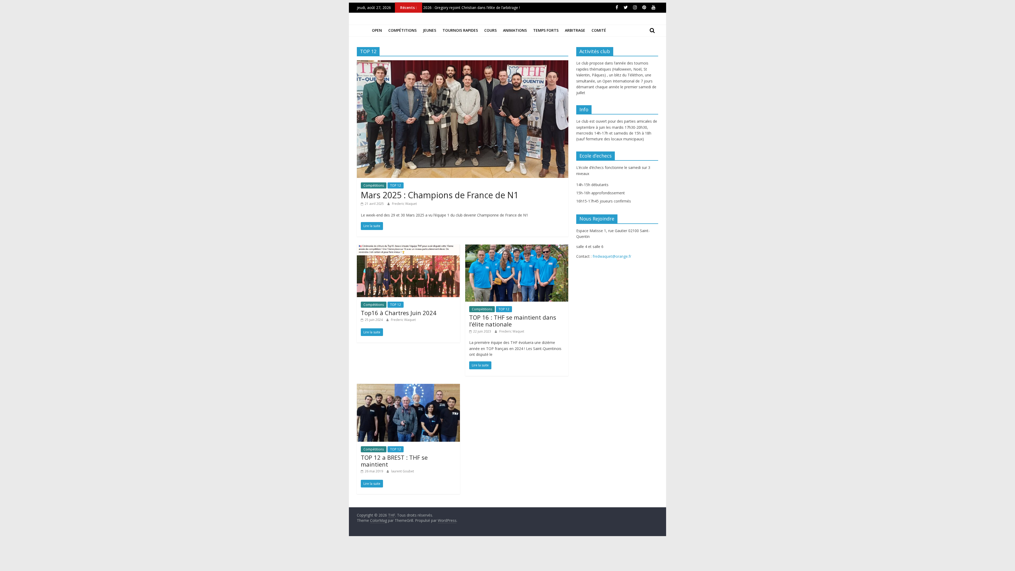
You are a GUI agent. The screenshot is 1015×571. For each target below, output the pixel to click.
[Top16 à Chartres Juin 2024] (408, 248)
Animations (515, 30)
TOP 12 (395, 185)
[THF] (363, 30)
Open (377, 30)
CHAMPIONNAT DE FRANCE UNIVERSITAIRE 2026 (466, 7)
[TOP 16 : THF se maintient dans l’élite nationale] (516, 248)
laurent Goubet (402, 471)
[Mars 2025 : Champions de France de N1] (462, 63)
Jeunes (429, 30)
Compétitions (402, 30)
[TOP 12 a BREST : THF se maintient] (408, 387)
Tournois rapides (460, 30)
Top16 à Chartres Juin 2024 (398, 313)
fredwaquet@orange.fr (612, 256)
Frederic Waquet (404, 203)
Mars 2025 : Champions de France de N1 (439, 195)
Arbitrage (575, 30)
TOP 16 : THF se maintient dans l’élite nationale (512, 320)
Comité (599, 30)
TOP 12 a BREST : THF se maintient (394, 460)
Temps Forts (546, 30)
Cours (490, 30)
